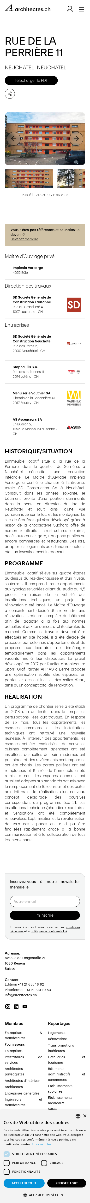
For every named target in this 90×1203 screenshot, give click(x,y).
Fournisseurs (15, 1044)
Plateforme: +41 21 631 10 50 (28, 990)
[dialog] (45, 1156)
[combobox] (78, 1116)
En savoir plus (41, 1144)
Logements (57, 1033)
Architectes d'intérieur (22, 1081)
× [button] (84, 1116)
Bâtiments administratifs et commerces (66, 1074)
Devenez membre (24, 239)
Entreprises (14, 1051)
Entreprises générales (22, 1093)
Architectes (14, 1087)
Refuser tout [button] (66, 1183)
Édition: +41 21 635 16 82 (24, 984)
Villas (52, 1109)
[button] (14, 138)
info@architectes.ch (21, 995)
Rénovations (57, 1039)
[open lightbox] (45, 138)
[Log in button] (70, 9)
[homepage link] (27, 8)
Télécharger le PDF (31, 81)
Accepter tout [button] (24, 1183)
